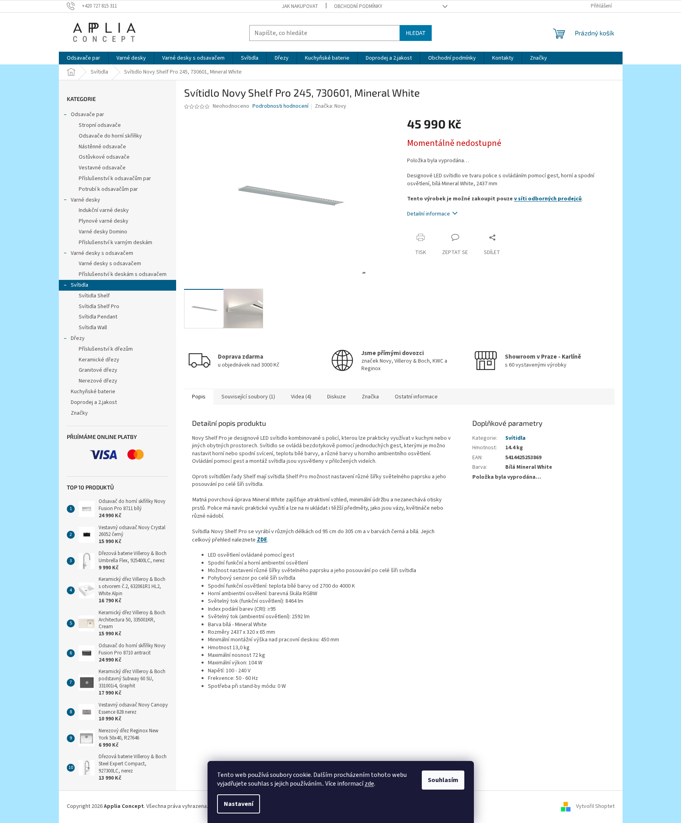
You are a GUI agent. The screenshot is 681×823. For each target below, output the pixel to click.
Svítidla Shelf (94, 296)
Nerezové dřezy (98, 381)
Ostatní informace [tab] (416, 397)
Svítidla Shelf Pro (99, 307)
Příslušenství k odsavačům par (115, 178)
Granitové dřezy (98, 370)
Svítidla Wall (93, 328)
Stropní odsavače (100, 125)
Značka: (330, 106)
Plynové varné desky (103, 221)
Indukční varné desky (104, 210)
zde (369, 783)
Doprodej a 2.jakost (94, 402)
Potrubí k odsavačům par (108, 189)
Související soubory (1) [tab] (248, 397)
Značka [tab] (370, 397)
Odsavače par (87, 114)
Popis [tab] (199, 397)
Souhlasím (443, 780)
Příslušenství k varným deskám (115, 243)
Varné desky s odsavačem (102, 253)
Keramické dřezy (99, 360)
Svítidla (79, 285)
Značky (79, 413)
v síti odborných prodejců (548, 199)
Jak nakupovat (300, 6)
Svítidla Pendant (98, 317)
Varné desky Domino (103, 232)
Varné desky (85, 200)
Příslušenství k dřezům (106, 349)
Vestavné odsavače (102, 168)
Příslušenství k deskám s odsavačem (123, 274)
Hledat (415, 32)
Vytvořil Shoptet (595, 806)
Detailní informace (428, 214)
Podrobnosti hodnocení (280, 106)
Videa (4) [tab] (301, 397)
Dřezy (78, 338)
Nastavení (238, 804)
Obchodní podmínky (358, 6)
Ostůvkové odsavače (104, 157)
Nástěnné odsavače (102, 147)
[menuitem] (83, 58)
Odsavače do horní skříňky (110, 136)
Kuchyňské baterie (93, 392)
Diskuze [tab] (336, 397)
